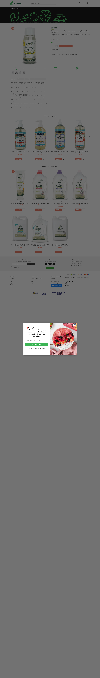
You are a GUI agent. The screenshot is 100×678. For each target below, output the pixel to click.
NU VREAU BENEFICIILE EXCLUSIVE (37, 348)
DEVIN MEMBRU (36, 344)
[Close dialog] (74, 325)
